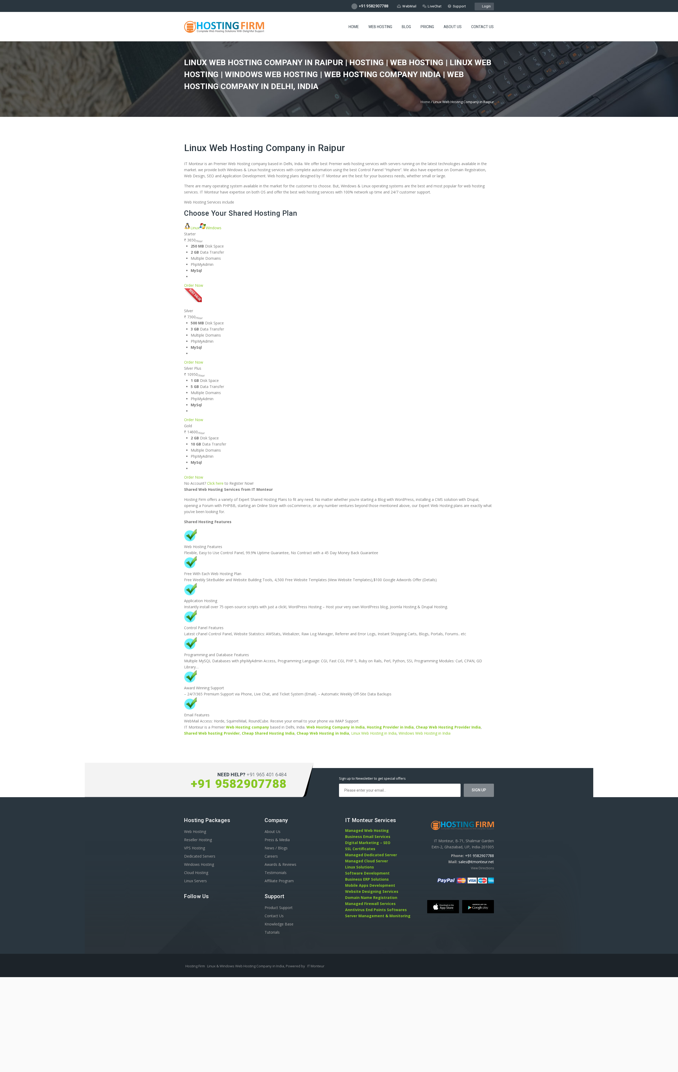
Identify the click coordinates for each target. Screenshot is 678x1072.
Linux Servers (195, 880)
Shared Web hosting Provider (212, 733)
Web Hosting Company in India (335, 727)
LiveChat (434, 6)
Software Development (367, 873)
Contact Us (482, 27)
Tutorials (272, 932)
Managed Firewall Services (370, 903)
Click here (215, 483)
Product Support (279, 907)
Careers (271, 856)
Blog (406, 27)
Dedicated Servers (199, 856)
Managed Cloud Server (366, 860)
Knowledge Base (279, 924)
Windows (213, 227)
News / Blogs (276, 847)
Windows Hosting (199, 864)
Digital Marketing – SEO (367, 842)
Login (485, 6)
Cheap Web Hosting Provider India (448, 727)
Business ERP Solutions (367, 879)
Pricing (427, 27)
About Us (453, 27)
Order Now (193, 285)
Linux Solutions (359, 867)
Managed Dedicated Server (371, 854)
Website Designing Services (371, 891)
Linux (194, 227)
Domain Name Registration (371, 897)
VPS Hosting (194, 847)
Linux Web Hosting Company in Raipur (264, 148)
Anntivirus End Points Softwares (376, 909)
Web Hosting (380, 27)
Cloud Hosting (196, 872)
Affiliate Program (279, 880)
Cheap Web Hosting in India (323, 733)
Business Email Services (367, 836)
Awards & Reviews (280, 864)
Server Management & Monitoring (378, 915)
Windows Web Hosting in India (424, 733)
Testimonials (276, 872)
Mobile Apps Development (370, 885)
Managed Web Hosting (367, 830)
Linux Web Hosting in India (373, 733)
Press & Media (277, 839)
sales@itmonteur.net (476, 861)
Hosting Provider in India (390, 727)
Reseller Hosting (198, 839)
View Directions (482, 868)
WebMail (409, 6)
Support (459, 6)
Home (354, 27)
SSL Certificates (360, 848)
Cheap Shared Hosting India (268, 733)
